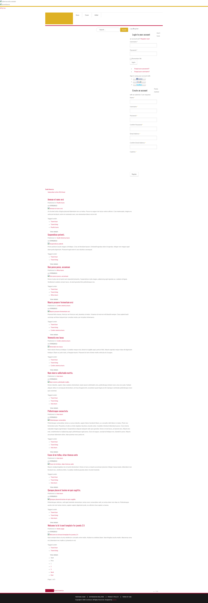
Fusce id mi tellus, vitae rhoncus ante (63, 454)
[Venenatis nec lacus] (55, 347)
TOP (156, 591)
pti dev (114, 599)
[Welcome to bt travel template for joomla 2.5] (63, 534)
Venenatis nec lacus (56, 337)
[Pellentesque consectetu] (57, 420)
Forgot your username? (142, 71)
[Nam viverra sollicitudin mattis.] (58, 382)
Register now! (145, 39)
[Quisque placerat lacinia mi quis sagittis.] (62, 499)
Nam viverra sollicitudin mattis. (60, 372)
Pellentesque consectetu (58, 411)
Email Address (135, 134)
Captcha (133, 152)
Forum (87, 15)
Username (134, 107)
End (52, 575)
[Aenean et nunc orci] (55, 208)
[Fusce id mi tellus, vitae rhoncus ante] (61, 464)
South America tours (63, 238)
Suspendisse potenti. (56, 234)
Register (134, 174)
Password (133, 116)
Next (52, 572)
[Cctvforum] (59, 18)
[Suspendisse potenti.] (55, 244)
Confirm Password (136, 125)
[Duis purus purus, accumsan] (58, 276)
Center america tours (63, 305)
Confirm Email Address (138, 143)
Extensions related (96, 597)
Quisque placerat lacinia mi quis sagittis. (64, 490)
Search (124, 30)
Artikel (96, 15)
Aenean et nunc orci (56, 199)
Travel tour (54, 221)
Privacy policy (113, 597)
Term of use (126, 597)
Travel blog (54, 224)
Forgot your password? (141, 69)
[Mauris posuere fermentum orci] (59, 311)
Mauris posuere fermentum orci (60, 302)
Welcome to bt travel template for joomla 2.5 (66, 525)
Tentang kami (80, 597)
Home (77, 15)
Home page (60, 529)
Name (132, 98)
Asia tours (59, 376)
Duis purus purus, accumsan (59, 267)
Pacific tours (61, 203)
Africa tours (60, 270)
